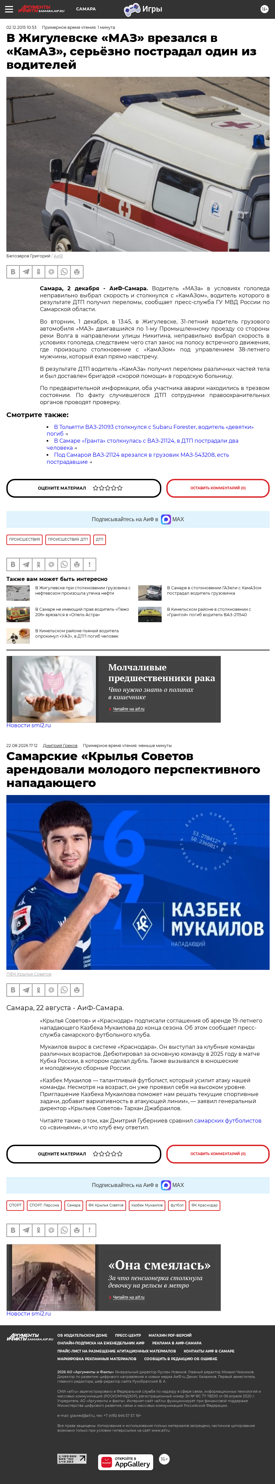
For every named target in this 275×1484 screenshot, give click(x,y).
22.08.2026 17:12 (22, 745)
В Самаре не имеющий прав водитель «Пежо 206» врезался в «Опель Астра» (82, 612)
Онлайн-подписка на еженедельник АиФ (101, 1343)
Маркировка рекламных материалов (96, 1359)
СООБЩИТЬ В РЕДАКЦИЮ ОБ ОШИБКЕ (180, 1359)
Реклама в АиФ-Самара (177, 1343)
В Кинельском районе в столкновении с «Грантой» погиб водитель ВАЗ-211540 (209, 612)
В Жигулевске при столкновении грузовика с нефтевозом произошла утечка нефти (83, 590)
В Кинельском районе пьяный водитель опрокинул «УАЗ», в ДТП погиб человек (77, 633)
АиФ (58, 255)
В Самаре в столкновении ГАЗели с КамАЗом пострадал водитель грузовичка (214, 590)
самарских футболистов (228, 1121)
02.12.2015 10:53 (21, 27)
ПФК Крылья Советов (28, 974)
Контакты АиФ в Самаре (209, 1351)
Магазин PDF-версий (170, 1335)
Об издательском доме (82, 1335)
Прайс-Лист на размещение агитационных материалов (116, 1351)
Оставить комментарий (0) (218, 488)
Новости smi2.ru (28, 725)
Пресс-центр (128, 1335)
